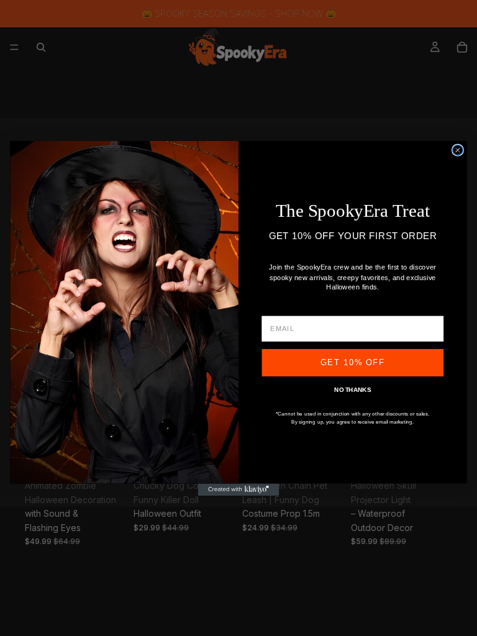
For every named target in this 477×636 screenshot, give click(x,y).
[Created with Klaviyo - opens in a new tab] (238, 489)
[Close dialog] (458, 150)
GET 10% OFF (352, 362)
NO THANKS (352, 389)
